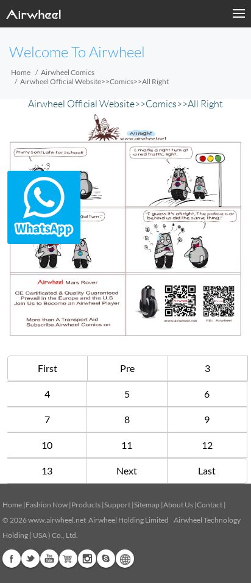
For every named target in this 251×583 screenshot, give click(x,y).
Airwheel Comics (67, 72)
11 (126, 445)
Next (126, 470)
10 (46, 445)
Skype (106, 558)
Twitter (30, 558)
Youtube (49, 558)
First (47, 368)
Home (20, 72)
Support (117, 504)
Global (125, 558)
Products (86, 504)
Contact (209, 504)
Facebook (11, 558)
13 (46, 470)
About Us (178, 504)
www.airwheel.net (57, 519)
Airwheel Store (68, 558)
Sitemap (147, 504)
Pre (127, 368)
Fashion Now (47, 504)
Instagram (87, 558)
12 (207, 445)
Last (207, 470)
